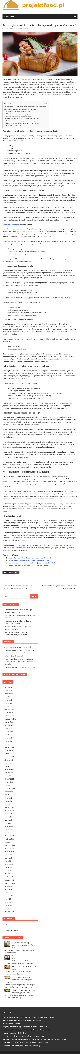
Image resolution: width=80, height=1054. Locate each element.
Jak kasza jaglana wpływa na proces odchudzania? (20, 109)
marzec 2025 (8, 741)
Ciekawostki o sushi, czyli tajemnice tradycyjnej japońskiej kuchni (23, 945)
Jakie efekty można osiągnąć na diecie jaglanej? (21, 121)
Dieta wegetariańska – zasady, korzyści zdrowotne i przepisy (23, 1036)
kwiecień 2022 (9, 826)
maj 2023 (7, 795)
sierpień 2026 (9, 687)
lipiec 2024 (8, 763)
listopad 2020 (9, 880)
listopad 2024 (9, 754)
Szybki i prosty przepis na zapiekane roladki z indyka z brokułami (18, 979)
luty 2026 (7, 706)
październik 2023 (10, 788)
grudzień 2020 (9, 877)
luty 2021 (7, 871)
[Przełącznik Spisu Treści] (44, 103)
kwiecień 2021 (9, 864)
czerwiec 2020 (9, 896)
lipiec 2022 (8, 817)
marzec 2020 (8, 905)
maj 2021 (7, 861)
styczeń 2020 (9, 912)
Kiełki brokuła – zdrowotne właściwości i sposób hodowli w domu (25, 1042)
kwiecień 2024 (9, 769)
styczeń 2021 (9, 874)
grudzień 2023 (9, 782)
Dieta (16, 572)
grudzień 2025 (9, 713)
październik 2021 (10, 845)
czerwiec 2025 (9, 731)
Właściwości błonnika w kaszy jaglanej (19, 111)
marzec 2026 (8, 703)
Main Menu (10, 17)
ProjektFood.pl (23, 28)
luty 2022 (7, 833)
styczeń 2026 (9, 709)
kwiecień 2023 (9, 798)
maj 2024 (7, 766)
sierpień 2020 (9, 889)
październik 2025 (10, 719)
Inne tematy (8, 927)
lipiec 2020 (8, 893)
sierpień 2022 (9, 814)
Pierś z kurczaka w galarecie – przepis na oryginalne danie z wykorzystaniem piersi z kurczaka (19, 661)
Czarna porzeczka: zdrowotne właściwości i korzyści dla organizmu (26, 1030)
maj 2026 (7, 697)
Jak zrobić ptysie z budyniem (14, 656)
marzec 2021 (8, 867)
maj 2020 (7, 899)
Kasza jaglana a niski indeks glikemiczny (19, 116)
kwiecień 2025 (9, 738)
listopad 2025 (9, 716)
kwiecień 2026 (9, 700)
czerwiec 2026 (9, 694)
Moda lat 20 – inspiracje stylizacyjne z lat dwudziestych (21, 1020)
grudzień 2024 (9, 751)
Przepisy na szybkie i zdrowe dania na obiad (19, 667)
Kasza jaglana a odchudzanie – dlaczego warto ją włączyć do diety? (26, 107)
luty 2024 (7, 776)
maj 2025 (7, 735)
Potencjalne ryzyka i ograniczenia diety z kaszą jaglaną (22, 123)
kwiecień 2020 (9, 902)
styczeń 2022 (9, 836)
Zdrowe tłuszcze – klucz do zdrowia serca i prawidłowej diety (30, 558)
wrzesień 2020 (9, 886)
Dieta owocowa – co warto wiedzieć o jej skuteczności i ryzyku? (31, 563)
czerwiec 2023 (9, 792)
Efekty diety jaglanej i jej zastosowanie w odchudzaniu (22, 118)
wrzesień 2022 (9, 810)
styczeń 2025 (9, 747)
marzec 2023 (8, 801)
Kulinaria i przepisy (11, 930)
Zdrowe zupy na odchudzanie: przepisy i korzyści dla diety (29, 560)
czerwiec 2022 (9, 820)
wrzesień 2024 (9, 757)
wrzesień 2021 (9, 848)
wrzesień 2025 (9, 722)
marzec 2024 (8, 773)
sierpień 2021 (9, 852)
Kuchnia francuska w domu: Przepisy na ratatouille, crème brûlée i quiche (28, 1017)
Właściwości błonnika (10, 225)
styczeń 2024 (9, 779)
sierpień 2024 (9, 760)
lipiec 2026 (8, 690)
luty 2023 (7, 804)
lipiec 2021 (8, 855)
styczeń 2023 (9, 807)
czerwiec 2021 (9, 858)
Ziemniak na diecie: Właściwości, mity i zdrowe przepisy (28, 565)
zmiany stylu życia (22, 545)
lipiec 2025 (8, 728)
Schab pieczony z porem (11, 1023)
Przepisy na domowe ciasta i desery (14, 1033)
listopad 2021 (9, 842)
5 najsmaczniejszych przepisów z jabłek (18, 647)
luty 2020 (7, 908)
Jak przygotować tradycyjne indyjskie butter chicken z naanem (24, 1027)
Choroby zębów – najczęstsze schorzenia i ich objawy (21, 1046)
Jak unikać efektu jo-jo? (14, 126)
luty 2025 (7, 744)
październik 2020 (10, 883)
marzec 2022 (8, 829)
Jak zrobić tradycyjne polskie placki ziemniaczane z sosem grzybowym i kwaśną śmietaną (34, 1039)
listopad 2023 (9, 785)
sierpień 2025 (9, 725)
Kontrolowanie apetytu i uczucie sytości (19, 114)
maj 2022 (7, 823)
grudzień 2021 (9, 839)
